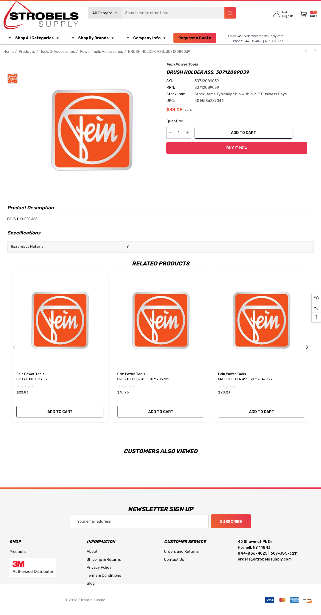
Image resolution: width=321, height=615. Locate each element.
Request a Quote (194, 38)
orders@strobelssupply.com (263, 36)
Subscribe (231, 521)
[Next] (314, 51)
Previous (14, 347)
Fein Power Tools (182, 64)
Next (307, 347)
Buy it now (236, 148)
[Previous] (307, 51)
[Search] (230, 13)
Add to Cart (243, 132)
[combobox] (161, 13)
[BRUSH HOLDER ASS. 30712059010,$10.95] (160, 320)
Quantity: (174, 121)
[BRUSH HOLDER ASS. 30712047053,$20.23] (261, 320)
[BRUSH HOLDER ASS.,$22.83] (60, 320)
